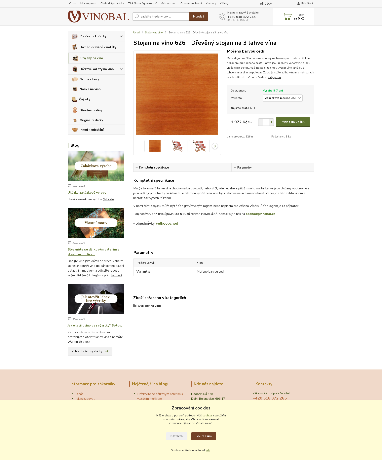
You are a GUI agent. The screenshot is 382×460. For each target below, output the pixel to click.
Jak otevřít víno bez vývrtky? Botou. (95, 325)
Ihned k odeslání (92, 130)
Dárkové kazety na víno (97, 69)
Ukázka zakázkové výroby (87, 192)
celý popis (274, 77)
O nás (72, 3)
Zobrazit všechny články (87, 351)
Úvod (136, 32)
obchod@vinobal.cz (260, 214)
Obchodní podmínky (112, 3)
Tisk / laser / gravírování (142, 3)
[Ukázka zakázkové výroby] (96, 167)
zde (208, 450)
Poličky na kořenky (93, 36)
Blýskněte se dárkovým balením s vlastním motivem (93, 251)
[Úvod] (98, 16)
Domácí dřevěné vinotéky (98, 47)
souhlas (207, 415)
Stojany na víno (91, 58)
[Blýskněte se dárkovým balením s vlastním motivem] (96, 223)
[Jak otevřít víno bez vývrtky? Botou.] (96, 299)
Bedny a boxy (89, 79)
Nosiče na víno (90, 89)
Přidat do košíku (293, 122)
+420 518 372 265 (241, 17)
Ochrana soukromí (191, 3)
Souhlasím (204, 436)
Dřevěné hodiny (91, 110)
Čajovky (84, 99)
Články (224, 3)
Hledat (198, 16)
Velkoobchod (168, 3)
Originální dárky (91, 120)
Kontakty (211, 3)
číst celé (108, 199)
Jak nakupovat (88, 3)
